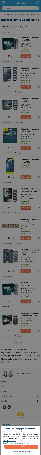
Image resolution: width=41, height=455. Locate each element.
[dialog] (20, 440)
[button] (20, 451)
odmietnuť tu (9, 441)
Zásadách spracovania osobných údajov (16, 443)
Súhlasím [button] (21, 446)
